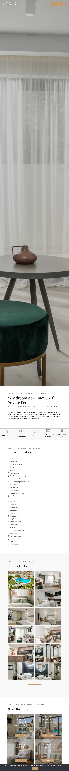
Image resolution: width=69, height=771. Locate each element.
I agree (35, 768)
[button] (49, 4)
